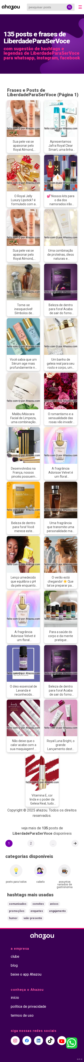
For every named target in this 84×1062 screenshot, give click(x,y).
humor (13, 918)
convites (38, 903)
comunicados (17, 903)
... (53, 843)
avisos (54, 903)
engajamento (57, 911)
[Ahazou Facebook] (26, 1040)
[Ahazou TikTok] (50, 1040)
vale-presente (33, 918)
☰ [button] (80, 7)
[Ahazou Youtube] (61, 1040)
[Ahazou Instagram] (15, 1040)
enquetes (36, 911)
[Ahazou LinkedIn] (38, 1040)
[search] (69, 7)
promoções (16, 911)
